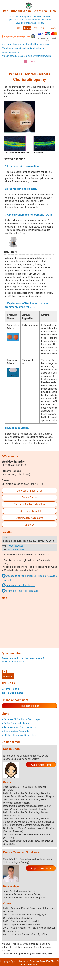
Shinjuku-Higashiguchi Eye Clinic (20, 735)
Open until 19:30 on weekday (22, 19)
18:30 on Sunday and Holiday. (30, 22)
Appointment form (29, 706)
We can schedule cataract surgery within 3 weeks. (26, 55)
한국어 (43, 27)
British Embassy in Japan (16, 723)
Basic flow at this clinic (29, 511)
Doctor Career (29, 497)
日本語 (18, 27)
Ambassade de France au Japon (20, 727)
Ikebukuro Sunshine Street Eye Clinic (29, 11)
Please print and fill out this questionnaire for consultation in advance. (24, 660)
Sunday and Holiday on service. (34, 16)
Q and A (29, 524)
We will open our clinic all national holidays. (23, 47)
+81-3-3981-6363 (16, 549)
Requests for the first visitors (29, 504)
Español (53, 27)
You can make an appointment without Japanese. (26, 43)
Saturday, (13, 16)
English (27, 27)
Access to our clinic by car (20, 585)
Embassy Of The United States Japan (22, 719)
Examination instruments (29, 518)
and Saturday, (44, 19)
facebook (7, 676)
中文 (36, 27)
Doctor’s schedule (10, 51)
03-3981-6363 (10, 688)
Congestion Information (29, 490)
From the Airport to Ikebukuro (22, 590)
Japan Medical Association (17, 731)
